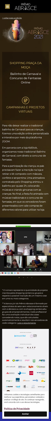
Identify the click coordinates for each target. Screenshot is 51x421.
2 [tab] (23, 277)
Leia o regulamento (26, 323)
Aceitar (25, 414)
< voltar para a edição (12, 18)
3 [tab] (27, 277)
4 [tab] (31, 277)
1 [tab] (19, 277)
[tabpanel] (25, 249)
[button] (7, 6)
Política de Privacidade (17, 408)
